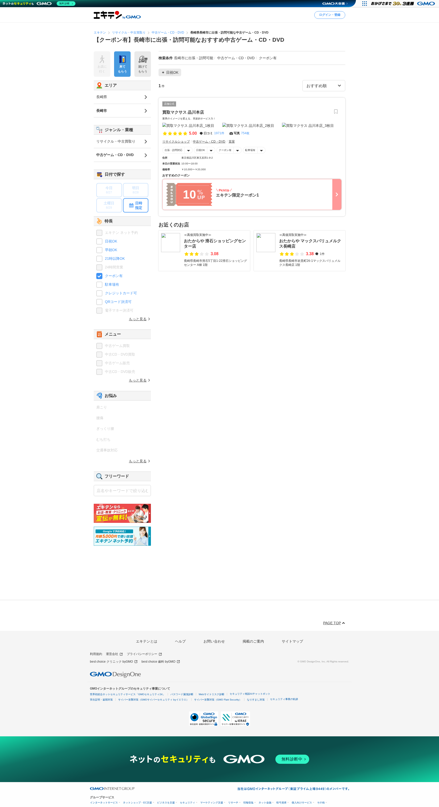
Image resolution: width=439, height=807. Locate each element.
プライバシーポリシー (142, 654)
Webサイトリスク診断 (211, 694)
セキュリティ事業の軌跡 (284, 699)
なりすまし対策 (256, 699)
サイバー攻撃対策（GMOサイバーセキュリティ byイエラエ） (153, 699)
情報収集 (248, 802)
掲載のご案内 (253, 641)
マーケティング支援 (211, 802)
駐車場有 (250, 150)
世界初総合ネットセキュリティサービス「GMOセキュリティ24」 (127, 694)
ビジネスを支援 (166, 802)
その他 (321, 802)
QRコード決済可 (118, 302)
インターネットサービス (104, 802)
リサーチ (233, 802)
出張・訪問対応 (173, 150)
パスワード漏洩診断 (181, 694)
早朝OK (111, 250)
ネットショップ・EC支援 (137, 802)
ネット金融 (265, 802)
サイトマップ (292, 641)
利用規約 (96, 654)
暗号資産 (281, 802)
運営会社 (112, 654)
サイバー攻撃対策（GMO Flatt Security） (218, 699)
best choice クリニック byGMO (111, 661)
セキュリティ (187, 802)
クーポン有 (225, 150)
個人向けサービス (302, 802)
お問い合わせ (214, 641)
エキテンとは (146, 641)
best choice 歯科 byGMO (158, 661)
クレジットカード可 (121, 293)
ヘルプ (180, 641)
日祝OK (200, 150)
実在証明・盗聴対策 (101, 699)
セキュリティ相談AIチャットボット (250, 693)
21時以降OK (115, 258)
